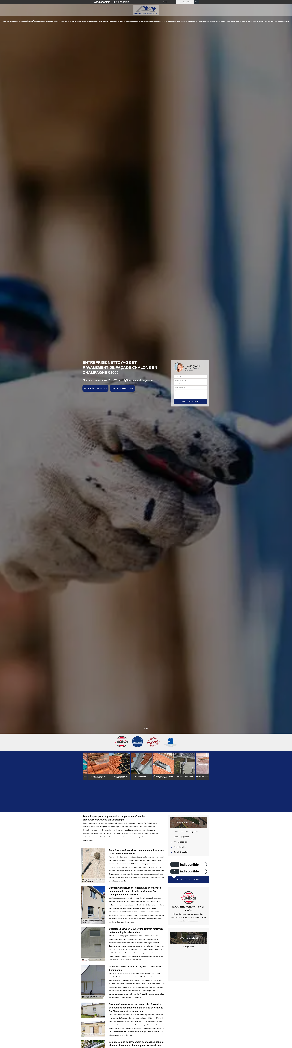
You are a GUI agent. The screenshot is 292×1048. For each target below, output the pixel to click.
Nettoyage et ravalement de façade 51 (191, 21)
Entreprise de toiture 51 (280, 21)
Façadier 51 (221, 21)
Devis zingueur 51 (94, 21)
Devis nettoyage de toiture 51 (57, 21)
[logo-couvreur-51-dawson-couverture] (146, 10)
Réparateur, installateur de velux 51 (112, 21)
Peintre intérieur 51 (211, 21)
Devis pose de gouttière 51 (134, 21)
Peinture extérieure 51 (233, 21)
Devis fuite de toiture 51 (170, 21)
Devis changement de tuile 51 (262, 21)
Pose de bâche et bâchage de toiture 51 (34, 21)
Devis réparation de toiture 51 (78, 21)
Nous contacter (122, 388)
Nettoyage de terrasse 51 (152, 21)
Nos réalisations (95, 388)
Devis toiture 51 (247, 21)
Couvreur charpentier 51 (11, 21)
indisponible (103, 2)
